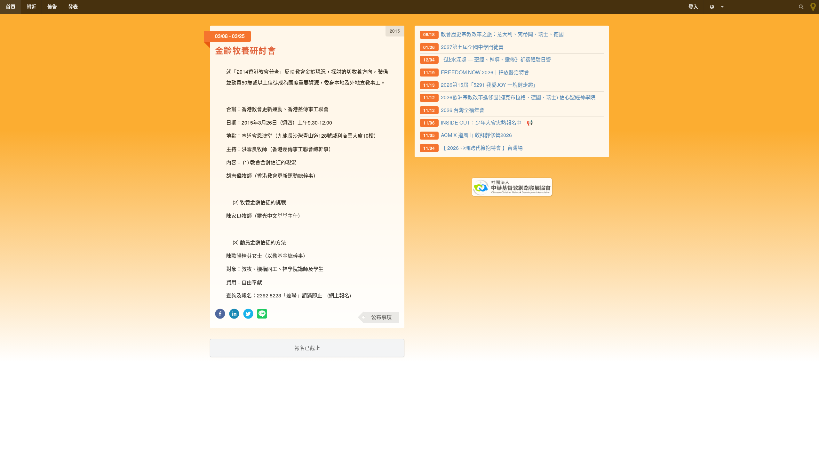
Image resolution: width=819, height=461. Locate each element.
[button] (220, 315)
